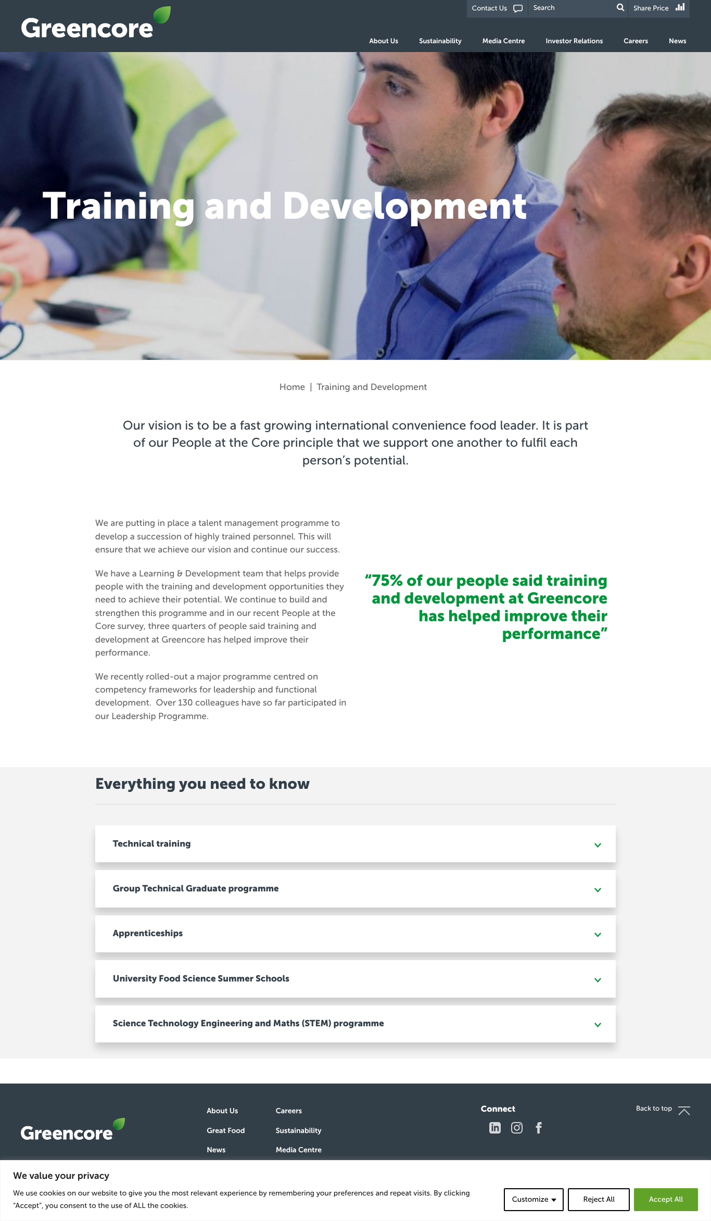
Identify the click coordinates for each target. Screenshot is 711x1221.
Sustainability (440, 41)
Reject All (598, 1199)
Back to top (654, 1109)
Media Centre (504, 41)
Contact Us (489, 8)
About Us (384, 41)
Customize (530, 1199)
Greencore (96, 21)
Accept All (666, 1199)
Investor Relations (574, 41)
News (678, 41)
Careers (636, 41)
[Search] (621, 7)
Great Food (226, 1130)
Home (292, 387)
